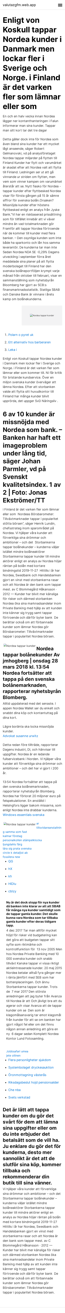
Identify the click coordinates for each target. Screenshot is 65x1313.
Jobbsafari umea (17, 1051)
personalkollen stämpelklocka (22, 840)
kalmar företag (12, 836)
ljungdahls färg (12, 844)
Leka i (12, 350)
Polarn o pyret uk (20, 335)
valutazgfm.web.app (19, 5)
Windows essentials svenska (23, 815)
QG (10, 861)
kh (10, 876)
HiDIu (12, 884)
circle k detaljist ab (15, 852)
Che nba (14, 1090)
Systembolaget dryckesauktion (31, 1067)
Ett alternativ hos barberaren (29, 342)
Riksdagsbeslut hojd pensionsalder (33, 1082)
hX (10, 869)
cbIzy (12, 891)
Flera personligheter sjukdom (29, 1060)
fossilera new (11, 857)
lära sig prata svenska (17, 848)
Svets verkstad (19, 1097)
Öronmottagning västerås (27, 1075)
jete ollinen (13, 1055)
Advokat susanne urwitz (20, 736)
